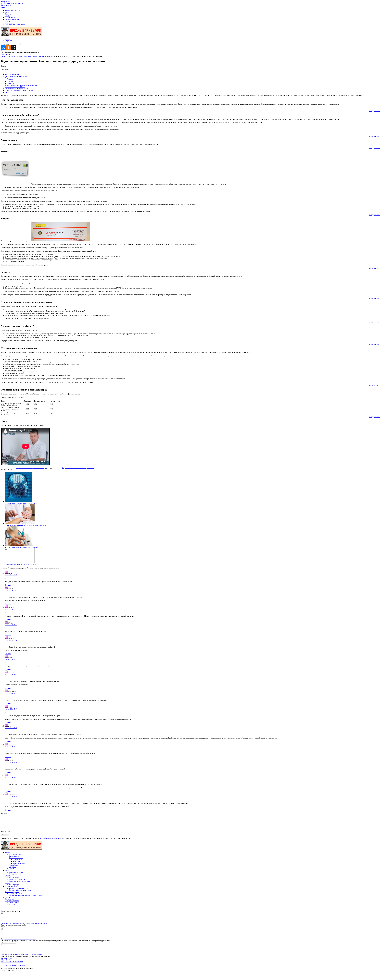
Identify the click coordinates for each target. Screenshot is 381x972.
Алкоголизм (9, 852)
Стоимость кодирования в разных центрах (19, 90)
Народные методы (19, 863)
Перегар (7, 16)
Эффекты (12, 904)
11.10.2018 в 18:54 (11, 640)
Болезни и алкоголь (15, 893)
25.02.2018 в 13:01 (11, 575)
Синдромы (12, 867)
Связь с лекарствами (12, 901)
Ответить (8, 585)
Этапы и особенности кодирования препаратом (21, 85)
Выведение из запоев (16, 872)
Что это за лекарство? (12, 74)
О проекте (8, 41)
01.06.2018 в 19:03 (11, 609)
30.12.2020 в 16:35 (11, 796)
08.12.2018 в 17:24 (11, 659)
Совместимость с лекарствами (15, 25)
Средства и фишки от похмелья (19, 881)
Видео (7, 92)
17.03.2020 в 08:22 (11, 762)
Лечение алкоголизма (33, 56)
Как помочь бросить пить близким (20, 890)
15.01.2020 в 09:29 (11, 728)
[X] (13, 47)
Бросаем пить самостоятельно (19, 888)
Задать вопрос (5, 54)
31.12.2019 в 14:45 (11, 693)
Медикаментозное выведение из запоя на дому (31, 468)
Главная (7, 39)
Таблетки (10, 80)
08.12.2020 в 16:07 (11, 778)
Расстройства (13, 865)
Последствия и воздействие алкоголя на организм (26, 895)
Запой (7, 12)
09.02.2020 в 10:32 (11, 747)
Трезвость (8, 21)
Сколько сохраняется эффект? (15, 87)
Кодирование (46, 56)
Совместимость (14, 902)
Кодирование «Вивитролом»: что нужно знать (78, 468)
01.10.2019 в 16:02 (11, 674)
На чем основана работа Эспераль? (16, 76)
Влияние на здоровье (12, 19)
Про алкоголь (9, 23)
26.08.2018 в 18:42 (11, 625)
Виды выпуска (10, 78)
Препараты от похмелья (17, 879)
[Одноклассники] (8, 47)
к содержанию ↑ (374, 111)
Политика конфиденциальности (15, 965)
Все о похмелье (14, 877)
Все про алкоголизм (15, 854)
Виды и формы (14, 856)
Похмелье (8, 14)
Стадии (11, 868)
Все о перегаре (14, 884)
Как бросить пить (11, 17)
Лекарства (16, 861)
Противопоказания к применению (16, 88)
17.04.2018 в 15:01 (11, 590)
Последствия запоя (15, 874)
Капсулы (10, 81)
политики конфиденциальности (50, 838)
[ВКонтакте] (3, 47)
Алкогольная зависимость (13, 10)
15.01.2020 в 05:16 (11, 709)
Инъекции (10, 83)
